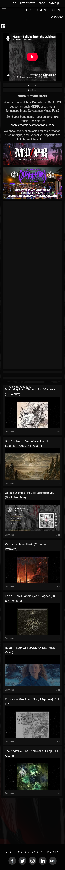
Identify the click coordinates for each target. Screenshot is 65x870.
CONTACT (57, 10)
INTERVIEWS (27, 3)
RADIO (52, 3)
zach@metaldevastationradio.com (32, 125)
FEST (29, 10)
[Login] (58, 3)
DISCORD (57, 16)
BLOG (41, 3)
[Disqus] (32, 243)
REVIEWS (42, 10)
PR (14, 3)
